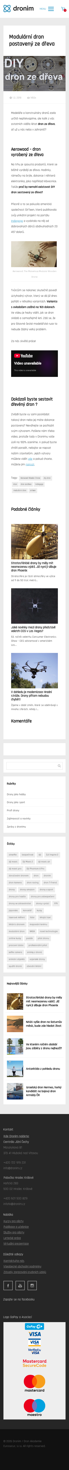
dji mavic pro (15, 868)
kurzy (39, 910)
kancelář (27, 910)
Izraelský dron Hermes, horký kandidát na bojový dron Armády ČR (43, 1091)
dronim (47, 875)
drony (12, 889)
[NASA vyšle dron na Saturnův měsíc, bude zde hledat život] (15, 1024)
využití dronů (15, 966)
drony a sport (46, 889)
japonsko (13, 910)
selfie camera (15, 952)
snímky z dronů (34, 952)
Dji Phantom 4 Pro (35, 868)
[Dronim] (18, 9)
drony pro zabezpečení (42, 896)
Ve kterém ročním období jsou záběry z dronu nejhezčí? (44, 1046)
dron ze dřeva (26, 484)
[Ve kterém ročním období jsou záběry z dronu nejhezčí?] (15, 1046)
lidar (32, 917)
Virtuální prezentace (16, 1244)
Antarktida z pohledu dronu (43, 1069)
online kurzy (15, 938)
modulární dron (19, 490)
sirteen (33, 490)
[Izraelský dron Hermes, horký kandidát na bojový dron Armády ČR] (15, 1091)
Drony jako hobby (16, 794)
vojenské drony (37, 959)
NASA (32, 931)
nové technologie (49, 931)
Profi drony (13, 810)
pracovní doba (16, 945)
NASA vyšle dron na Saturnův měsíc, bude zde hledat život (44, 1024)
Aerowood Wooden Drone (30, 478)
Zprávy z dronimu (16, 826)
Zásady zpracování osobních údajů (24, 1272)
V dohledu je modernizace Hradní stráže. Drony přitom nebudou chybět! (31, 696)
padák (29, 938)
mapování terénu (38, 924)
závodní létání (34, 966)
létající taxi (45, 917)
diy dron (47, 478)
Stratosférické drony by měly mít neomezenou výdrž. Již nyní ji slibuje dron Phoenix (33, 567)
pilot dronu (43, 938)
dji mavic (13, 861)
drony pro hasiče (17, 896)
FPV (56, 903)
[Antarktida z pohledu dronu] (15, 1069)
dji (40, 854)
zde (30, 459)
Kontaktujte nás (13, 1261)
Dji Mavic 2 (28, 861)
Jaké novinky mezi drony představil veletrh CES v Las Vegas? (33, 629)
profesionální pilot (38, 945)
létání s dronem (17, 924)
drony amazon (27, 889)
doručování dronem (19, 875)
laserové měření (17, 917)
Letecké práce (12, 1238)
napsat (30, 464)
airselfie (13, 854)
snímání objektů (17, 959)
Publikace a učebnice (16, 1227)
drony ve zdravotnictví (20, 903)
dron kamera (15, 882)
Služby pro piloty (13, 1232)
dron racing (33, 882)
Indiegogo (17, 221)
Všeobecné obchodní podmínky (22, 1266)
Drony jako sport (16, 802)
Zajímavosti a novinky (18, 818)
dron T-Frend (50, 882)
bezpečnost (27, 854)
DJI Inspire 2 (52, 854)
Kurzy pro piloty (13, 1221)
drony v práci (42, 903)
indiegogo (39, 484)
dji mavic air (44, 861)
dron (15, 484)
